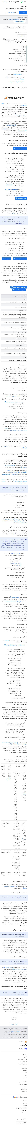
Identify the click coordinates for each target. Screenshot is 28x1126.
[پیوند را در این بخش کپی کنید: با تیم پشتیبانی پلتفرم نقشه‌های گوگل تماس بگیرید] (16, 456)
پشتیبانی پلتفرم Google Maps (10, 474)
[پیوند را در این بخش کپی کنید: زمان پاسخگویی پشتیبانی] (11, 756)
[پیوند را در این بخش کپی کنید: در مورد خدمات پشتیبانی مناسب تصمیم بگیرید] (16, 390)
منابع (24, 29)
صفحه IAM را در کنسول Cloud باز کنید (15, 645)
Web (26, 1075)
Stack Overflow (17, 74)
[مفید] (18, 33)
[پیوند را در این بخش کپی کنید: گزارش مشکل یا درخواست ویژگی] (3, 204)
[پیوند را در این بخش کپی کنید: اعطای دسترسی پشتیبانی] (11, 637)
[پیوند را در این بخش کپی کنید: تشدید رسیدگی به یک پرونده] (9, 893)
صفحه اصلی (24, 26)
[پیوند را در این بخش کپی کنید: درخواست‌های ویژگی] (15, 263)
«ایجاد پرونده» (16, 553)
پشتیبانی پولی (24, 1089)
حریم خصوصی (20, 1119)
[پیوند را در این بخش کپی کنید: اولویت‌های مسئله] (17, 365)
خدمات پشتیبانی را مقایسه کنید (13, 396)
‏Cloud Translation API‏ (14, 19)
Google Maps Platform (10, 26)
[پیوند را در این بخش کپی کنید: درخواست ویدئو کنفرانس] (11, 930)
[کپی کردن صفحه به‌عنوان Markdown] (8, 41)
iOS (26, 1073)
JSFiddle (8, 185)
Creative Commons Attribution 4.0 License (16, 1029)
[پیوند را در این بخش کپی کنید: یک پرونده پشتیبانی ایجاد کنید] (8, 527)
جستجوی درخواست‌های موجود (19, 287)
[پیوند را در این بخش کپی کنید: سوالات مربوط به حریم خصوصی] (10, 881)
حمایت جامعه (24, 1086)
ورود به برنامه (4, 1)
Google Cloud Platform (21, 1108)
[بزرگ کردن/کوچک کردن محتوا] (20, 46)
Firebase (25, 1105)
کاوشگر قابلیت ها (23, 1061)
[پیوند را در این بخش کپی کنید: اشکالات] (21, 228)
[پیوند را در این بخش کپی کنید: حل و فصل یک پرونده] (15, 624)
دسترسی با (13, 533)
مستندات (23, 27)
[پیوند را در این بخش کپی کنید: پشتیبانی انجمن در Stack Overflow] (25, 90)
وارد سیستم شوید (21, 115)
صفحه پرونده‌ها (15, 597)
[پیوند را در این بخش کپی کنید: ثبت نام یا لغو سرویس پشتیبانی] (7, 434)
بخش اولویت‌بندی (6, 315)
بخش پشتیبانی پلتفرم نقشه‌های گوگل (14, 402)
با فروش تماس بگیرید (12, 12)
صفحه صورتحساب (9, 545)
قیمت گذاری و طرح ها (22, 1059)
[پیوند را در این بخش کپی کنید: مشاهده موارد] (19, 594)
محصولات (19, 26)
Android (24, 6)
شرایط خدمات (24, 1091)
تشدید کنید (20, 483)
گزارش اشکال (7, 258)
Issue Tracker (13, 472)
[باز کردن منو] (25, 2)
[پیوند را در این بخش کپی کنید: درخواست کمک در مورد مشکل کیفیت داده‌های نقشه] (22, 988)
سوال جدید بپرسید (22, 198)
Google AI (24, 1110)
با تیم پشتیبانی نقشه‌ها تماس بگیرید (16, 81)
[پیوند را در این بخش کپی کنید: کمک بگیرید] (17, 66)
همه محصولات (24, 1112)
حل (25, 483)
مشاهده (3, 481)
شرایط (25, 1119)
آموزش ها (25, 1057)
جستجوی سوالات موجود (21, 148)
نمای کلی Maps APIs (22, 1064)
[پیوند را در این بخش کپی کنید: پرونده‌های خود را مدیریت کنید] (8, 581)
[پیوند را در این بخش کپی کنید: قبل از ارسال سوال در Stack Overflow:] (6, 140)
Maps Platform (18, 2)
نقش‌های (7, 640)
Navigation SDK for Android (15, 9)
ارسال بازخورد (22, 35)
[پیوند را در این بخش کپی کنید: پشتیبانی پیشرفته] (15, 413)
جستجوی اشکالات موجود (21, 258)
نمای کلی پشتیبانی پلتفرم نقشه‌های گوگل (15, 601)
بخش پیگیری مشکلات (16, 213)
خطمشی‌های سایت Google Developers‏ (15, 1032)
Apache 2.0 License (15, 1031)
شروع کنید (23, 12)
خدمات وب (24, 1077)
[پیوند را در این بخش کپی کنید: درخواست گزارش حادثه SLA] (9, 957)
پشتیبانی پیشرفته (17, 217)
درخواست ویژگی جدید (19, 290)
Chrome (25, 1103)
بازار (4, 547)
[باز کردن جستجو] (9, 2)
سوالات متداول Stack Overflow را (15, 189)
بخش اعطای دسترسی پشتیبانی (12, 519)
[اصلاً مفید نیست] (16, 33)
